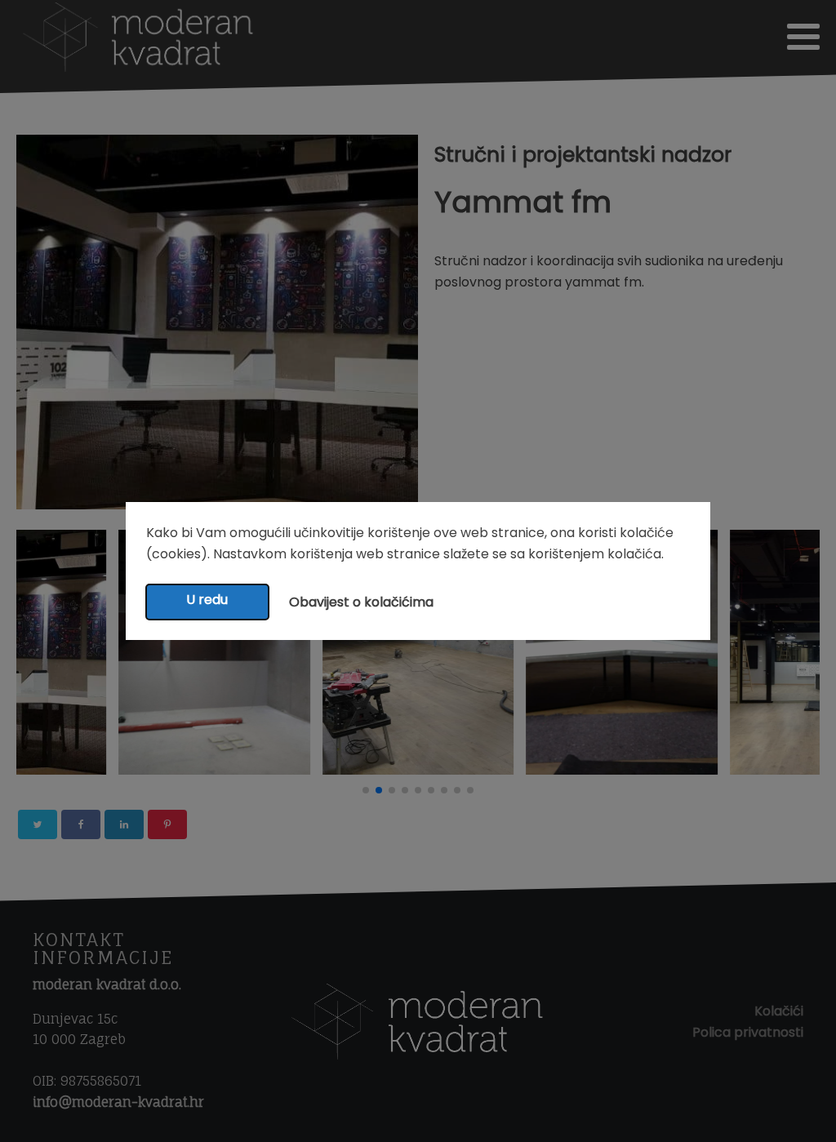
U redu (207, 599)
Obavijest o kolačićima (361, 602)
